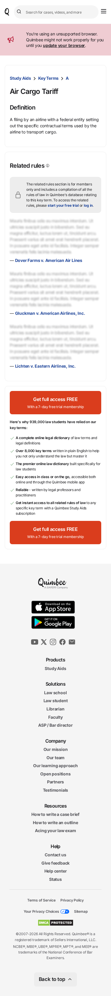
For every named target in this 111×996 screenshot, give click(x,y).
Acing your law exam (55, 830)
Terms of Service (41, 900)
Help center (55, 870)
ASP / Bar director (55, 725)
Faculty (55, 716)
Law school (55, 692)
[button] (55, 402)
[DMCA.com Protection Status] (55, 922)
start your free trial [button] (63, 205)
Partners (55, 781)
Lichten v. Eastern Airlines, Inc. (45, 366)
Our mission (56, 749)
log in (88, 205)
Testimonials (55, 790)
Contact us (55, 854)
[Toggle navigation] (103, 11)
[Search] (20, 11)
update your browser (64, 45)
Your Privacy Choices (41, 911)
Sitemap (81, 911)
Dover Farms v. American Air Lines (48, 260)
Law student (56, 700)
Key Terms (48, 78)
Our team (55, 757)
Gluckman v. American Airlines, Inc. (50, 313)
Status (55, 879)
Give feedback (55, 862)
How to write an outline (55, 822)
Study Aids (20, 78)
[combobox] (56, 12)
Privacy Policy (72, 900)
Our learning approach (55, 765)
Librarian (55, 708)
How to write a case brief (55, 814)
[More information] (47, 166)
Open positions (55, 773)
